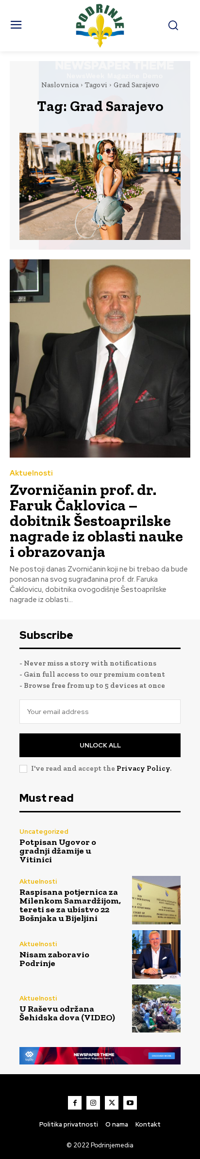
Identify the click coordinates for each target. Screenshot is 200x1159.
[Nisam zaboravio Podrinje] (156, 954)
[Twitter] (111, 1103)
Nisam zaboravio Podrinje (54, 958)
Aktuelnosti (31, 473)
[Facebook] (75, 1103)
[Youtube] (130, 1103)
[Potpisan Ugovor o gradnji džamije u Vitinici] (156, 846)
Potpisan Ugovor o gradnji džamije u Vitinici (57, 851)
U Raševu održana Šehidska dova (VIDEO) (67, 1013)
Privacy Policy (143, 768)
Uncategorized (43, 831)
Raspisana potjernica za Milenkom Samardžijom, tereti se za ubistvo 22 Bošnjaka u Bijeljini (70, 905)
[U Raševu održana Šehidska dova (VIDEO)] (156, 1008)
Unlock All (100, 745)
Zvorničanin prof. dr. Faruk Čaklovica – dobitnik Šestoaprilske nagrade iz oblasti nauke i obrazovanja (96, 520)
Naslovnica (60, 84)
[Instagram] (93, 1103)
